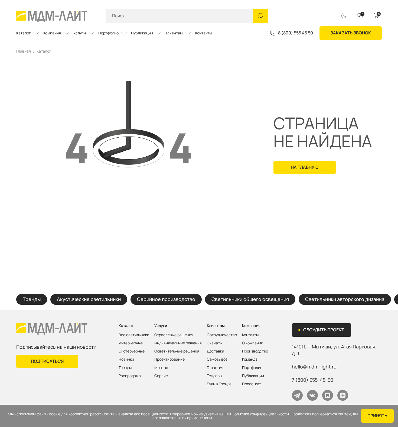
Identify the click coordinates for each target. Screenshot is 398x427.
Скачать (214, 343)
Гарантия (215, 367)
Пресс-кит (251, 383)
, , (334, 350)
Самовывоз (217, 359)
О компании (252, 343)
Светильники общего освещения (250, 299)
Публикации (142, 32)
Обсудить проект (323, 330)
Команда (249, 359)
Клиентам (174, 32)
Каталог (23, 32)
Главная (23, 51)
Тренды (32, 299)
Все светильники (134, 334)
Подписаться (47, 361)
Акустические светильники (89, 299)
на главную (304, 167)
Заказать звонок (350, 33)
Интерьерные (131, 343)
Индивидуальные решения (178, 343)
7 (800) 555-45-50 (312, 380)
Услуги (79, 32)
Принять (377, 416)
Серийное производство (166, 299)
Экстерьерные (132, 351)
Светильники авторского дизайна (344, 299)
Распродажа (130, 375)
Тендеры (214, 375)
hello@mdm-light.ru (314, 366)
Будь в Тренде (219, 383)
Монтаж (161, 367)
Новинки (126, 359)
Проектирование (169, 359)
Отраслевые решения (173, 334)
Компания (52, 32)
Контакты (203, 32)
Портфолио (108, 32)
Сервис (161, 375)
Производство (255, 351)
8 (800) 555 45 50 (295, 33)
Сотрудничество (222, 334)
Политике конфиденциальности (260, 414)
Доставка (215, 351)
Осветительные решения (176, 351)
